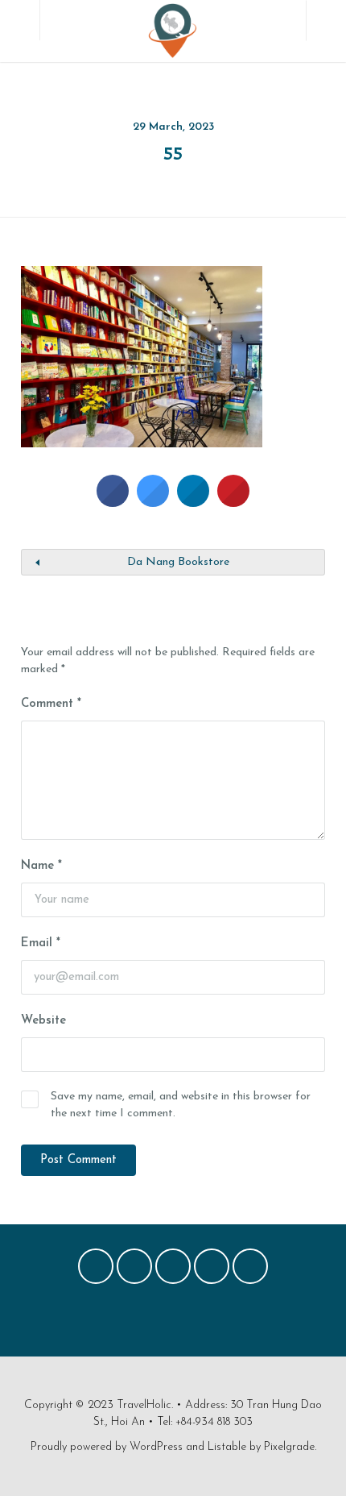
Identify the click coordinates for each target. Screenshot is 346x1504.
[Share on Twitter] (153, 502)
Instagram (212, 1270)
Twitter (134, 1270)
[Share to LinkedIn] (193, 502)
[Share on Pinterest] (233, 502)
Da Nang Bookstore (178, 562)
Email (40, 943)
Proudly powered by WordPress (107, 1447)
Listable (227, 1447)
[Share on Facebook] (113, 502)
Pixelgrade (289, 1447)
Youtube (250, 1270)
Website (43, 1021)
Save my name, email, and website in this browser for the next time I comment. (181, 1105)
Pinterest (173, 1270)
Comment (51, 704)
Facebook (96, 1270)
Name (41, 866)
